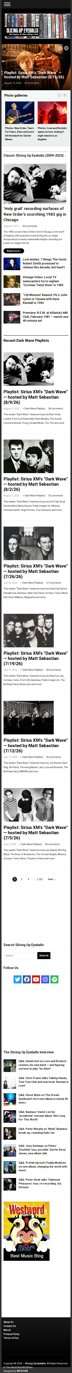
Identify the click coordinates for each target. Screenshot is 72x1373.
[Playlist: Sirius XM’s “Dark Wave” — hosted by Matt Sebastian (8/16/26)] (36, 67)
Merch (7, 1330)
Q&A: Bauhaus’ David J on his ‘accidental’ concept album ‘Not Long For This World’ (42, 1115)
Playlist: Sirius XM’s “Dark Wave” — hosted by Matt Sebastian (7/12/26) (36, 745)
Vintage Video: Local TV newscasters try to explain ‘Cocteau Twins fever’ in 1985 (43, 281)
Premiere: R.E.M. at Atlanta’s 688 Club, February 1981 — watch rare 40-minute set (45, 316)
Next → (52, 879)
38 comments (55, 408)
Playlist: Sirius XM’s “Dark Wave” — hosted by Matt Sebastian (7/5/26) (36, 832)
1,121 (40, 879)
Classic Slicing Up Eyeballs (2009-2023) (34, 155)
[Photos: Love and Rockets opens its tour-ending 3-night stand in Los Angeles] (52, 113)
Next (66, 48)
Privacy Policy (11, 1334)
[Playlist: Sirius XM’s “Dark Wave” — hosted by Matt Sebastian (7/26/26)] (29, 543)
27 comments (53, 582)
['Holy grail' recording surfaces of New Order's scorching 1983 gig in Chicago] (35, 184)
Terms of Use (11, 1338)
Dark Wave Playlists (35, 408)
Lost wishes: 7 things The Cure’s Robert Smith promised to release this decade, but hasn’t (44, 263)
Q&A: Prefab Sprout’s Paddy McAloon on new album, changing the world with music (43, 1166)
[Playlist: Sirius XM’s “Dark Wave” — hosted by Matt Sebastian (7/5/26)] (29, 804)
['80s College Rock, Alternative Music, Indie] (38, 26)
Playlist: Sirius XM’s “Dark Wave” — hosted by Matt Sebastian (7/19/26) (36, 658)
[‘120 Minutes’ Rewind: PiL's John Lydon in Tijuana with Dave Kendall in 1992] (12, 299)
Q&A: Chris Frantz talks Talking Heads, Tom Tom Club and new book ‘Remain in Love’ (43, 1081)
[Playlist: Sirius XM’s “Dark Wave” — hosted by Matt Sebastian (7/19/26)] (29, 630)
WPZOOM (22, 1371)
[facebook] (27, 979)
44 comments (53, 669)
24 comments (52, 844)
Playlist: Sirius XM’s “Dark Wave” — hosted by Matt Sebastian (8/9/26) (36, 397)
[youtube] (36, 979)
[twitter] (18, 979)
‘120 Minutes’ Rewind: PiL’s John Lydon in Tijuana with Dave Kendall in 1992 (45, 299)
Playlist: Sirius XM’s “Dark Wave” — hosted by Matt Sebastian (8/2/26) (36, 484)
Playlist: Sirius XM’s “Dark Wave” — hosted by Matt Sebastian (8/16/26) (34, 75)
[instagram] (45, 979)
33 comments (31, 83)
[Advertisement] (36, 909)
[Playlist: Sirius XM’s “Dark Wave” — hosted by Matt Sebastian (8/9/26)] (29, 369)
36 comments (53, 757)
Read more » (14, 251)
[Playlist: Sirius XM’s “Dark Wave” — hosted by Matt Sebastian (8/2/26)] (29, 456)
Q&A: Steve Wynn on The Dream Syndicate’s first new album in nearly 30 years (43, 1098)
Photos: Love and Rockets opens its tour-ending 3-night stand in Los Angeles (52, 134)
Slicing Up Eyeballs (35, 1363)
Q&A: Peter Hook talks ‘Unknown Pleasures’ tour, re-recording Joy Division (40, 1183)
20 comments (29, 226)
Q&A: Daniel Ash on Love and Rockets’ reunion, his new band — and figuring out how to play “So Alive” (43, 1065)
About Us (9, 1322)
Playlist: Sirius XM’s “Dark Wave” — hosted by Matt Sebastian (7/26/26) (36, 571)
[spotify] (54, 979)
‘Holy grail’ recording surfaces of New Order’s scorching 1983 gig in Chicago (35, 214)
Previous (60, 48)
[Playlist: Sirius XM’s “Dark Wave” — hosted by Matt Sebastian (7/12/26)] (29, 717)
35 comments (55, 495)
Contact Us (10, 1326)
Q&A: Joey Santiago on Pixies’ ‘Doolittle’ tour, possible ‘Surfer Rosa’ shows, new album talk (42, 1149)
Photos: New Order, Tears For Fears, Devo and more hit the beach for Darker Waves (19, 134)
